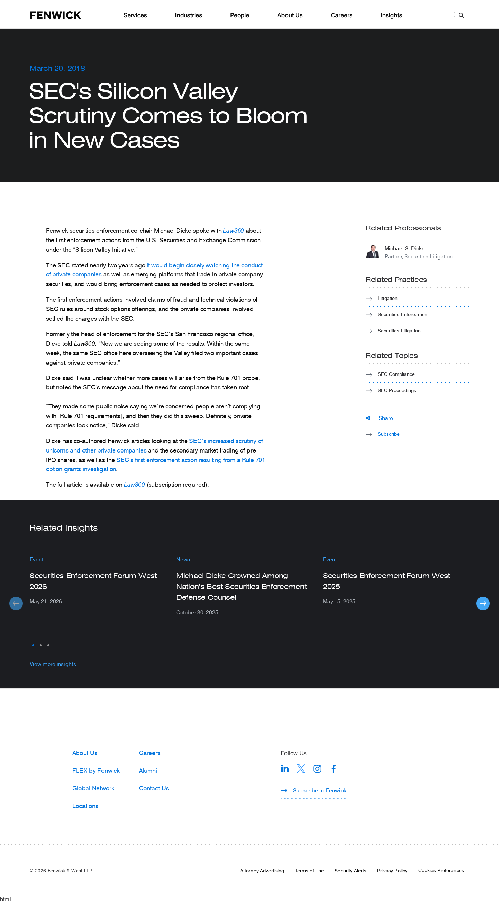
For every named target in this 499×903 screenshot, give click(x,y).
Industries (188, 15)
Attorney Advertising (262, 871)
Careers (341, 15)
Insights (391, 15)
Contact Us (154, 788)
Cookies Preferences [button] (441, 870)
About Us (290, 15)
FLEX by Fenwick (96, 770)
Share (385, 417)
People (239, 15)
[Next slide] (483, 603)
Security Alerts (350, 871)
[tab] (33, 645)
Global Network (93, 788)
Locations (85, 806)
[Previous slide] (16, 603)
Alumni (148, 770)
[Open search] (461, 15)
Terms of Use (309, 871)
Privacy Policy (392, 871)
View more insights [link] (53, 663)
